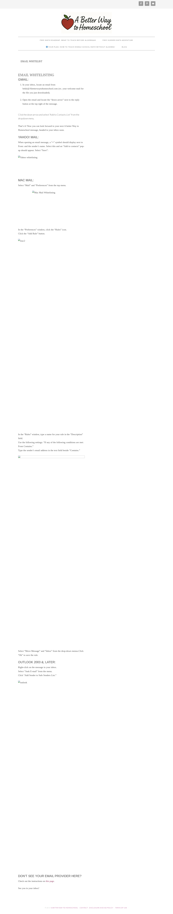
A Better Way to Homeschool (86, 21)
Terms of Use (121, 908)
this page (50, 881)
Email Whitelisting (36, 74)
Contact (84, 908)
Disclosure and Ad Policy (101, 908)
